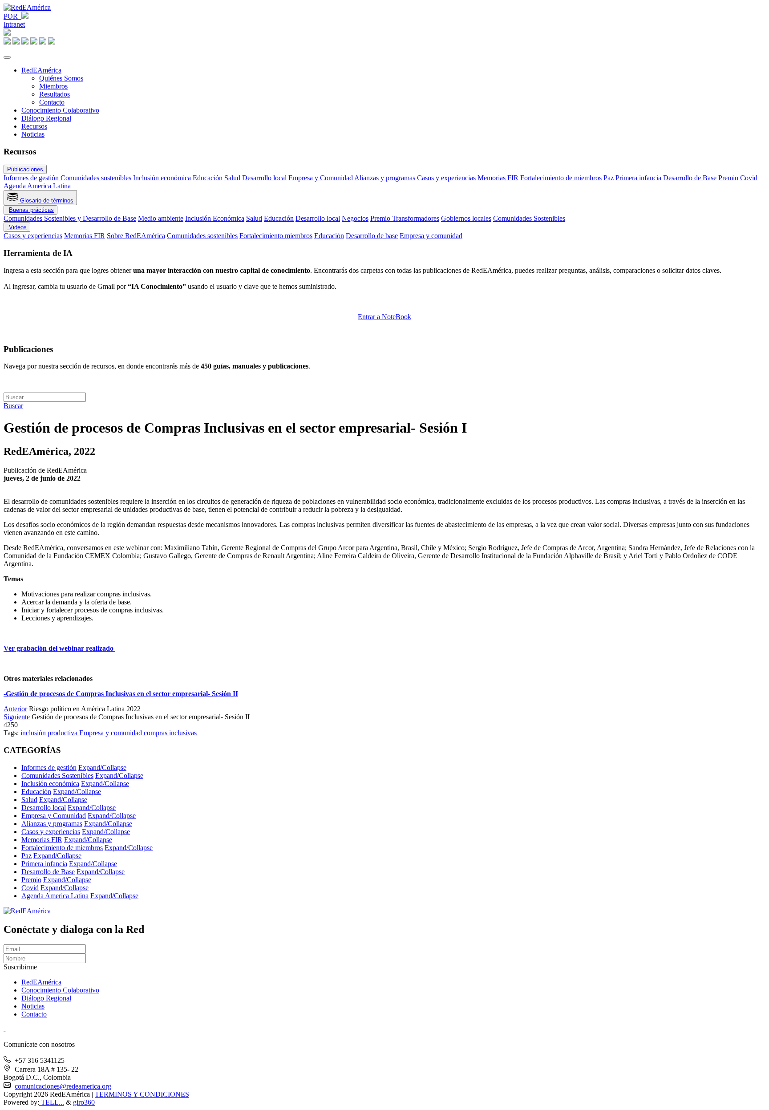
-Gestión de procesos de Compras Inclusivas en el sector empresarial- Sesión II (121, 693)
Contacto (52, 102)
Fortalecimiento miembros (275, 235)
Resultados (54, 94)
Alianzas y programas (384, 178)
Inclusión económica (162, 178)
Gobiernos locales (466, 218)
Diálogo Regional (46, 118)
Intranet (14, 24)
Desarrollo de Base (689, 178)
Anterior (15, 709)
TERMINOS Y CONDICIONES (142, 1094)
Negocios (355, 218)
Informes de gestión (32, 178)
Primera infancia (638, 178)
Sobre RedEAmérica (136, 235)
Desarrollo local (264, 178)
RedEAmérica (41, 70)
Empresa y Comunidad (320, 178)
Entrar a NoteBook (384, 316)
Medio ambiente (160, 218)
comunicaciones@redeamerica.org (63, 1086)
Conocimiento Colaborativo (60, 110)
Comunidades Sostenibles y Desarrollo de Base (70, 218)
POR (12, 16)
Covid (748, 178)
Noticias (33, 134)
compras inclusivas (170, 733)
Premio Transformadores (404, 218)
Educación (208, 178)
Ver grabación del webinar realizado (59, 648)
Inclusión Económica (214, 218)
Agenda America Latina (37, 186)
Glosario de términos (45, 200)
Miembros (53, 86)
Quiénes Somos (61, 78)
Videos (17, 227)
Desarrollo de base (372, 235)
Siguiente (17, 717)
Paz (608, 178)
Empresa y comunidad (431, 235)
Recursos (34, 126)
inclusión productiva (49, 733)
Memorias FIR (498, 178)
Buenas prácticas (31, 210)
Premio (728, 178)
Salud (232, 178)
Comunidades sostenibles (96, 178)
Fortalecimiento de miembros (561, 178)
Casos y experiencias (446, 178)
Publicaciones (25, 169)
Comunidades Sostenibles (529, 218)
